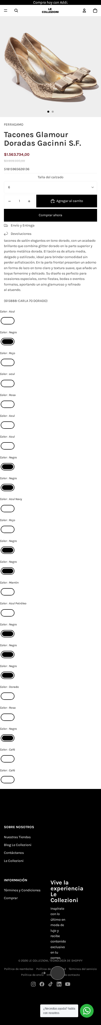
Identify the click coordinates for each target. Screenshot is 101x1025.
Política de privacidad (51, 969)
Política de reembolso (18, 969)
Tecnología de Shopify (66, 960)
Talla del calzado (50, 177)
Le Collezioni (14, 861)
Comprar (11, 898)
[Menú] (5, 10)
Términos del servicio (83, 969)
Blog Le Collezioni (17, 845)
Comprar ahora (50, 215)
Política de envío (32, 975)
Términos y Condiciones (22, 890)
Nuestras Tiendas (17, 837)
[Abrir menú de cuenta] (84, 10)
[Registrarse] (43, 973)
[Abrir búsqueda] (16, 10)
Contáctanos (14, 853)
